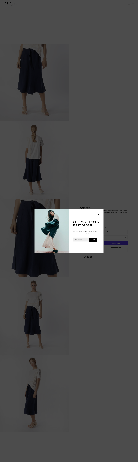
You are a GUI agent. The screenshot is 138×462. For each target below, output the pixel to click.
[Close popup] (98, 214)
